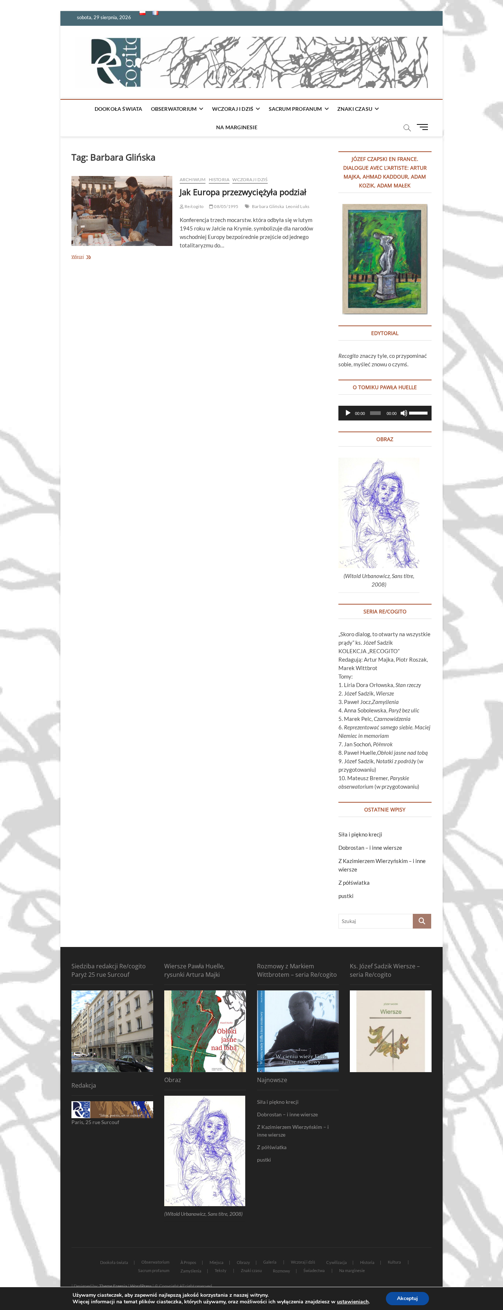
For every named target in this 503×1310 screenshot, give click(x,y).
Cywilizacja (336, 1262)
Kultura (394, 1262)
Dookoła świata (119, 109)
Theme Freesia (113, 1286)
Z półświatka (354, 882)
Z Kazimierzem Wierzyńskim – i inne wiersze (293, 1131)
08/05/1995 (225, 206)
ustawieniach (353, 1302)
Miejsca (217, 1262)
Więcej (91, 257)
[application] (385, 413)
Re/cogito (194, 206)
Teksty (220, 1270)
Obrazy (243, 1262)
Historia (219, 179)
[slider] (418, 412)
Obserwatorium (174, 109)
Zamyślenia (190, 1270)
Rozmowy (281, 1270)
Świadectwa (314, 1270)
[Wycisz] (404, 413)
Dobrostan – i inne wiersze (370, 847)
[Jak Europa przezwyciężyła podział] (121, 211)
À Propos (188, 1262)
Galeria (270, 1262)
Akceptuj (407, 1298)
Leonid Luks (297, 206)
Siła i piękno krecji (360, 834)
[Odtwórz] (348, 413)
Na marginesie (236, 127)
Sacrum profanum (295, 109)
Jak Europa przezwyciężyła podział (243, 191)
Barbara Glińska (268, 206)
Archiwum (193, 179)
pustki (345, 895)
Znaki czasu (354, 109)
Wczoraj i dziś (233, 109)
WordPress (141, 1286)
